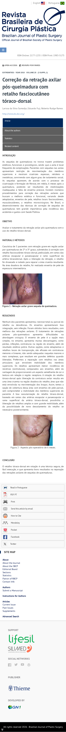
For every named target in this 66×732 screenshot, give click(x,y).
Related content (12, 146)
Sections (7, 572)
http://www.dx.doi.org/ (13, 113)
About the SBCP (10, 566)
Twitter (13, 544)
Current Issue (9, 604)
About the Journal (11, 562)
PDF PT (13, 494)
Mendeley (15, 522)
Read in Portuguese (18, 487)
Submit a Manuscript (13, 590)
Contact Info (9, 581)
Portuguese (54, 2)
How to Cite (15, 515)
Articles (6, 601)
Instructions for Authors (14, 595)
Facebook (14, 537)
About (5, 559)
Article (7, 120)
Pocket (13, 530)
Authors (6, 587)
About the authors (12, 130)
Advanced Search (11, 616)
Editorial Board (10, 569)
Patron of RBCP (10, 578)
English (37, 2)
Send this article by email (21, 508)
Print (12, 501)
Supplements (9, 611)
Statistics (8, 138)
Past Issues (8, 607)
